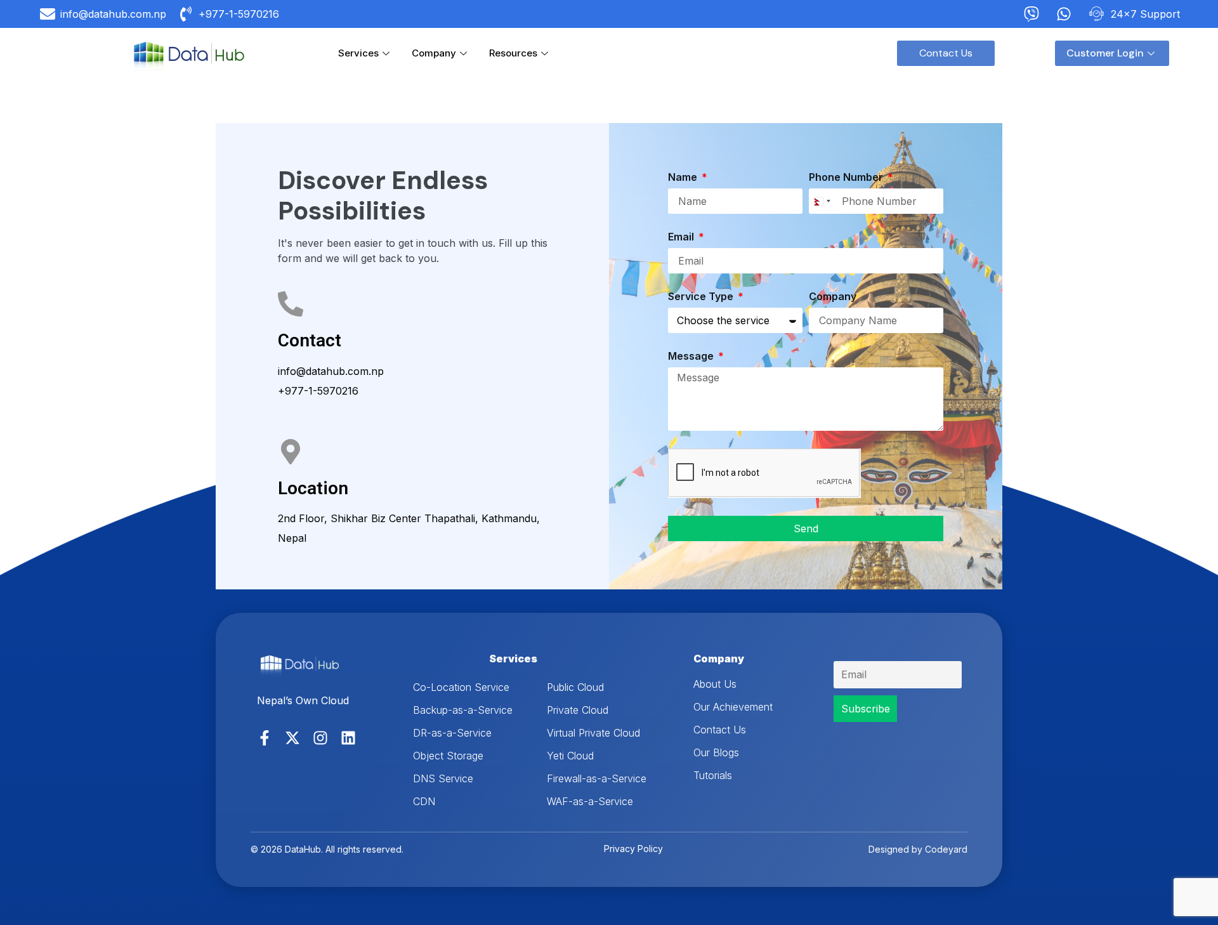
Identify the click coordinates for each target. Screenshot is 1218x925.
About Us (715, 684)
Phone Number (847, 177)
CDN (424, 801)
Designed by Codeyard (917, 849)
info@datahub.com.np (331, 371)
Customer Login (1105, 53)
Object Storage (448, 755)
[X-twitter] (292, 737)
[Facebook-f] (264, 737)
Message (692, 356)
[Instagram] (320, 737)
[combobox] (821, 201)
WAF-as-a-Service (590, 801)
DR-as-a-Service (452, 732)
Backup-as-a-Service (463, 710)
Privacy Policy (633, 848)
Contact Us (719, 729)
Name (684, 177)
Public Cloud (575, 687)
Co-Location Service (461, 687)
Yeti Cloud (570, 755)
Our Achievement (733, 706)
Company (434, 53)
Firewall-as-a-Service (596, 778)
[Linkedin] (348, 737)
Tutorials (712, 775)
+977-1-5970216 (318, 390)
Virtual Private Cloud (593, 732)
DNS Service (443, 778)
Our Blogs (716, 752)
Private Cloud (577, 710)
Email (682, 237)
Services (358, 53)
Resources (513, 53)
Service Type (702, 297)
